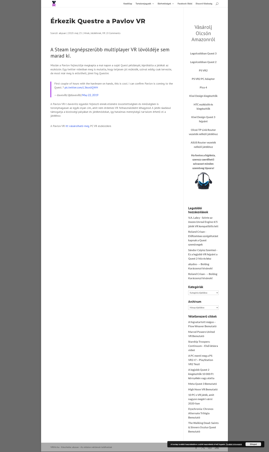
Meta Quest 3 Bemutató (202, 383)
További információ (234, 444)
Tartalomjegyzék (143, 3)
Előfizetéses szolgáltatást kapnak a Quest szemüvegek (203, 240)
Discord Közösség (204, 3)
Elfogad (253, 444)
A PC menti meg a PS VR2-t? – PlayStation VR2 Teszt (200, 360)
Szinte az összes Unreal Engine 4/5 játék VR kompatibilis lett (203, 222)
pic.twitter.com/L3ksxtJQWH (81, 87)
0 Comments (113, 33)
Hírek (87, 33)
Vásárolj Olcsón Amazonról (203, 33)
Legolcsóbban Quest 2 (203, 62)
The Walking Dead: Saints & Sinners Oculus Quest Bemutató (203, 427)
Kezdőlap (127, 3)
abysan (62, 33)
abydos (192, 264)
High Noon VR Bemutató (203, 389)
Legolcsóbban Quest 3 (203, 53)
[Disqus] (112, 171)
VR (103, 33)
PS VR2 (203, 70)
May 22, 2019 (90, 95)
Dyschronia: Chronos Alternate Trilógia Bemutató (200, 413)
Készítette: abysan (70, 447)
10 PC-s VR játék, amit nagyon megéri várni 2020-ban (201, 399)
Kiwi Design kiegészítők (203, 95)
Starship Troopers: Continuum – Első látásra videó (203, 346)
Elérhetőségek (164, 3)
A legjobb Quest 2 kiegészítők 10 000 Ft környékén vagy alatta (201, 374)
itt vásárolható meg (77, 126)
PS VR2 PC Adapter (203, 78)
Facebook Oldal (185, 3)
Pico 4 (203, 87)
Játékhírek (96, 33)
